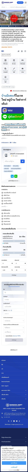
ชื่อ (4, 289)
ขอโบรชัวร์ (6, 168)
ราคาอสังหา (4, 260)
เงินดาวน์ (17, 260)
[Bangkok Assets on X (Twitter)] (8, 421)
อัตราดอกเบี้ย (4, 267)
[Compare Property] (22, 51)
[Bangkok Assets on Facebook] (11, 421)
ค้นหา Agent (4, 386)
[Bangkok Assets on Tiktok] (19, 421)
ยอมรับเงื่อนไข (13, 336)
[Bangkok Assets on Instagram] (14, 421)
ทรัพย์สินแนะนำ (5, 377)
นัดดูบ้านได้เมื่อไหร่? (8, 171)
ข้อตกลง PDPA (16, 336)
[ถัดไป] (26, 18)
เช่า (2, 369)
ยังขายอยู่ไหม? (7, 166)
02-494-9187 (7, 417)
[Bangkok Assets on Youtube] (16, 421)
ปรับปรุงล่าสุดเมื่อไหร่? (16, 168)
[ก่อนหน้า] (1, 18)
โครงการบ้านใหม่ (5, 382)
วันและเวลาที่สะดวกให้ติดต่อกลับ (11, 324)
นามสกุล (5, 296)
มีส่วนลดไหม (16, 166)
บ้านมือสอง (7, 95)
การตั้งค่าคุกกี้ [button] (14, 467)
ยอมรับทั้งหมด (14, 463)
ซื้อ (2, 365)
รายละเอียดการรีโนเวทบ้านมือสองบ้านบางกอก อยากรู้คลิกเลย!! (14, 127)
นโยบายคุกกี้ (21, 459)
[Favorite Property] (25, 51)
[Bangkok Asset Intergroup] (7, 2)
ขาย (2, 373)
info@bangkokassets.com (17, 424)
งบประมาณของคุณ (8, 317)
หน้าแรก (3, 360)
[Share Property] (18, 51)
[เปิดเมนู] (26, 2)
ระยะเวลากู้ (17, 267)
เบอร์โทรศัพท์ (6, 303)
